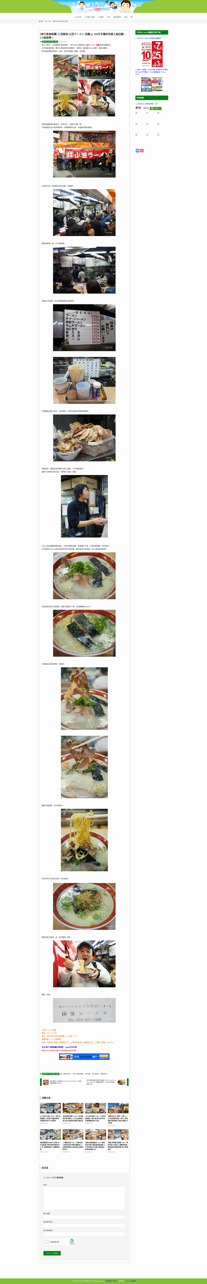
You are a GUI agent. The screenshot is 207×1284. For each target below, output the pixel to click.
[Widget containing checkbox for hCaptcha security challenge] (59, 1242)
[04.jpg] (84, 296)
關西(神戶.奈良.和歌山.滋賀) (49, 41)
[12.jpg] (84, 801)
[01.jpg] (84, 119)
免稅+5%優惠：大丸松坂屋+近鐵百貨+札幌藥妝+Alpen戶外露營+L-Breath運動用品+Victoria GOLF (151, 72)
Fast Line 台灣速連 (130, 1281)
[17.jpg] (84, 1025)
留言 (45, 1185)
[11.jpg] (84, 732)
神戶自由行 (95, 1074)
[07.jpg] (84, 464)
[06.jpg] (84, 406)
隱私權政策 (108, 1281)
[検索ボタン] (131, 17)
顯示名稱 (47, 1213)
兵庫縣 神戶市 (67, 1074)
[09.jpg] (84, 602)
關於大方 (115, 1281)
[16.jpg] (84, 990)
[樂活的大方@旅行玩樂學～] (103, 6)
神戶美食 (87, 1074)
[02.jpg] (84, 180)
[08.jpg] (84, 540)
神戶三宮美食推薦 (78, 1074)
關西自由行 (104, 1074)
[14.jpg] (84, 932)
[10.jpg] (84, 659)
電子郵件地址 (48, 1222)
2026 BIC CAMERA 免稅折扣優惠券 (149, 38)
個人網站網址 (48, 1230)
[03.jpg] (84, 239)
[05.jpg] (84, 354)
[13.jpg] (84, 874)
